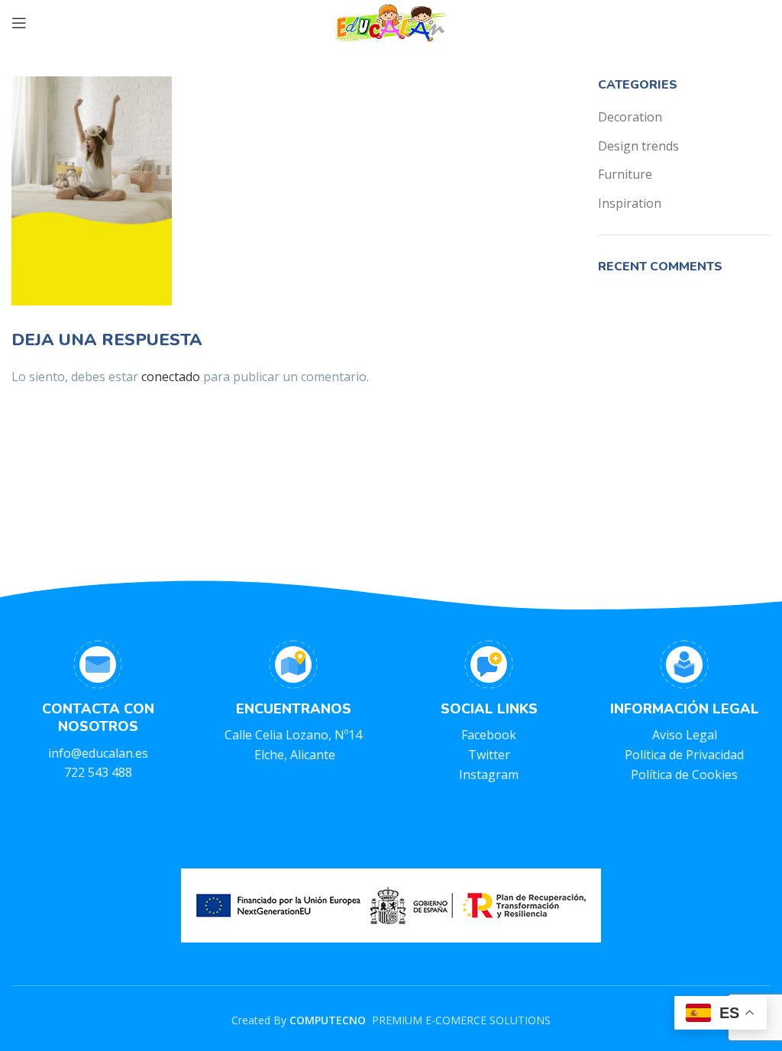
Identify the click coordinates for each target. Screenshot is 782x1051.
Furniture (625, 174)
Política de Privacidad (684, 754)
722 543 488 (98, 772)
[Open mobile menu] (19, 23)
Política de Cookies (684, 774)
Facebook (488, 734)
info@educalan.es (98, 753)
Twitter (489, 754)
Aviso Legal (684, 734)
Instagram (489, 774)
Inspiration (629, 203)
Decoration (630, 116)
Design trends (638, 145)
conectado (170, 376)
